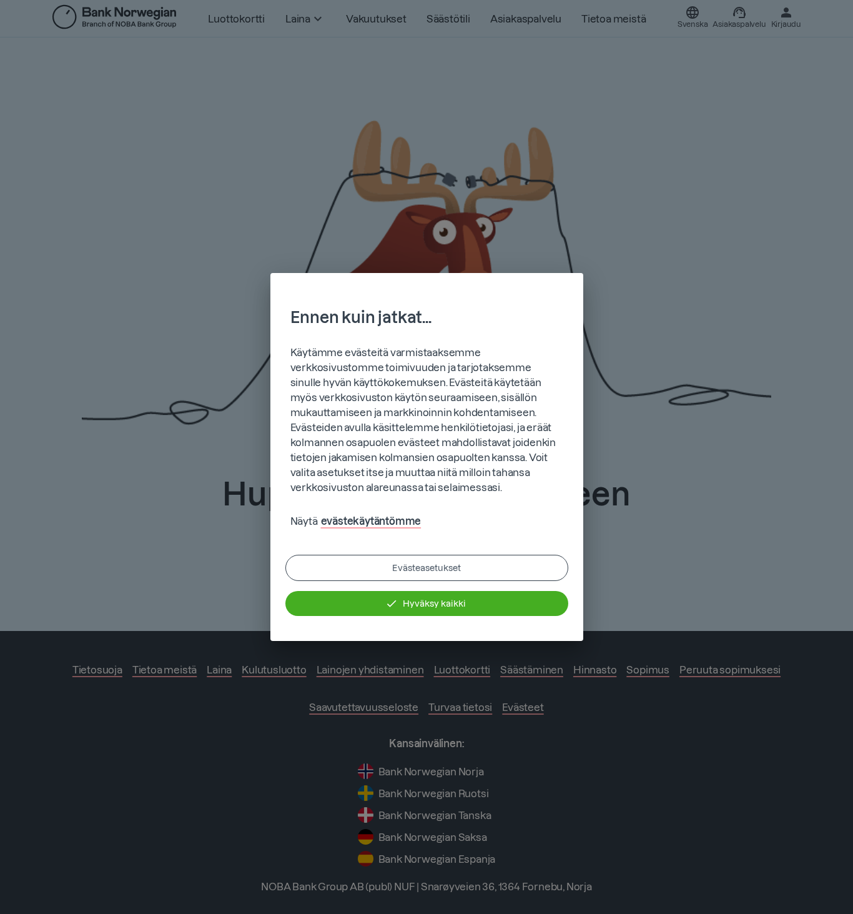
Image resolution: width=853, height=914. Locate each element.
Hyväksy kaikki (434, 604)
